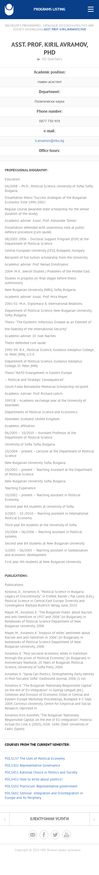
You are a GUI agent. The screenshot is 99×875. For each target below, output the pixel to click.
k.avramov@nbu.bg (49, 141)
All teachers (52, 59)
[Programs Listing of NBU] (9, 9)
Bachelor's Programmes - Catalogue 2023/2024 (39, 26)
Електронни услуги (49, 819)
